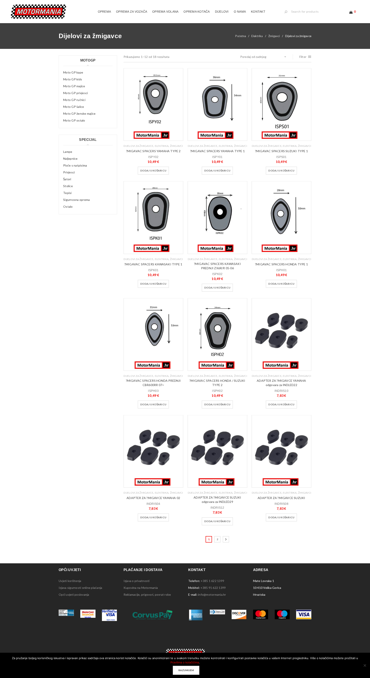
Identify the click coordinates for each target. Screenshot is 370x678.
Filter (303, 57)
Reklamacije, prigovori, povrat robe (147, 594)
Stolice (68, 186)
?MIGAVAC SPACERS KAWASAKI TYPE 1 (153, 264)
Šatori (67, 179)
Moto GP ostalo (74, 120)
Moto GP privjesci (75, 93)
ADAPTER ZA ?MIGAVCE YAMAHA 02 (153, 498)
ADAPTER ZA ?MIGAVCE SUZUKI (281, 498)
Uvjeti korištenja (70, 581)
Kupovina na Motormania (141, 587)
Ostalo (68, 206)
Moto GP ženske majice (79, 113)
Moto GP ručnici (74, 100)
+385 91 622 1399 (213, 587)
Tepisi (67, 193)
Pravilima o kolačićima (184, 662)
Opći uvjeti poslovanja (74, 594)
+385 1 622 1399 (212, 581)
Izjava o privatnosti (137, 581)
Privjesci (69, 172)
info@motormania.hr (212, 594)
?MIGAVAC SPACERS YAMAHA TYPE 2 (153, 151)
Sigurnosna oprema (76, 199)
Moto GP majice (74, 86)
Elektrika (257, 36)
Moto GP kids (72, 79)
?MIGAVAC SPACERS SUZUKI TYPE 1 (281, 151)
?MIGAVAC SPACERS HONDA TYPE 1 (281, 264)
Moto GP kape (73, 72)
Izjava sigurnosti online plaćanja (80, 587)
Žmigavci (274, 36)
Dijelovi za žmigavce (138, 145)
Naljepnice (70, 158)
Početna (240, 36)
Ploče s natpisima (75, 165)
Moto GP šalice (73, 106)
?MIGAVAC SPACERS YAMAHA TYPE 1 (217, 151)
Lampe (67, 151)
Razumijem (186, 670)
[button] (153, 171)
